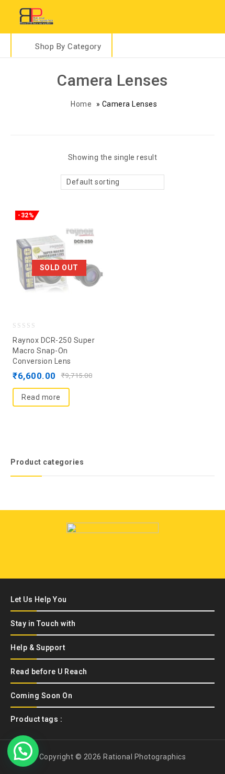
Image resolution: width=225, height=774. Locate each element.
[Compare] (59, 235)
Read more (41, 397)
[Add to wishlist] (38, 235)
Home (81, 104)
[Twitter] (103, 554)
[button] (23, 751)
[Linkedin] (122, 554)
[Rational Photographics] (36, 15)
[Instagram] (140, 554)
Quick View (80, 235)
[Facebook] (85, 554)
